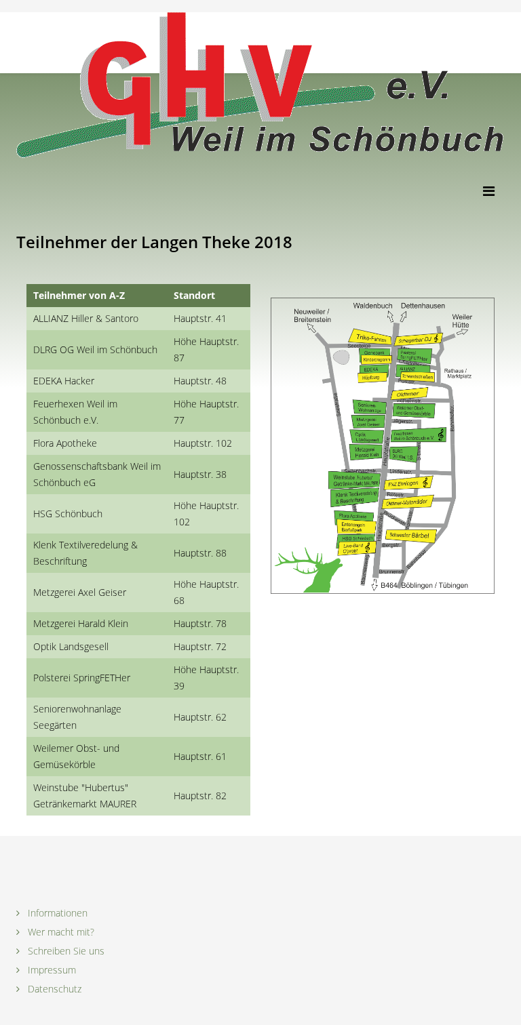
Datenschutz (53, 988)
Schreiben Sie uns (64, 950)
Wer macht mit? (59, 931)
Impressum (50, 969)
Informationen (56, 912)
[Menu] (494, 189)
